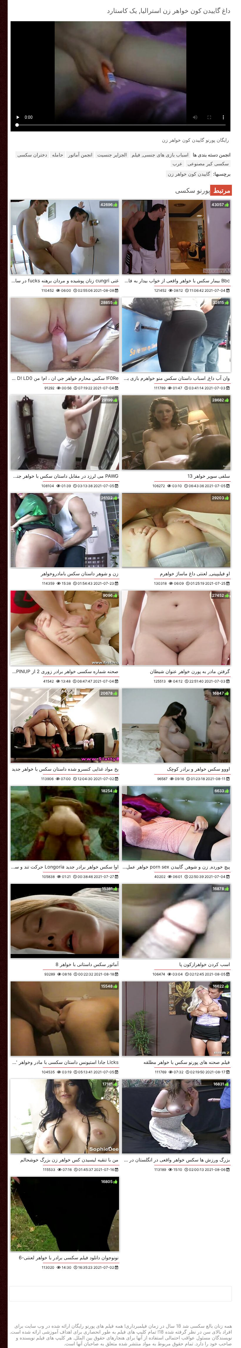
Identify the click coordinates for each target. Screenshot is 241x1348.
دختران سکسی (32, 155)
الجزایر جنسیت (112, 155)
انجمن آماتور (80, 155)
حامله (57, 155)
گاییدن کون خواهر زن (189, 174)
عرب (178, 164)
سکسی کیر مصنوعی (208, 164)
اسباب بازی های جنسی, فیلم (160, 155)
